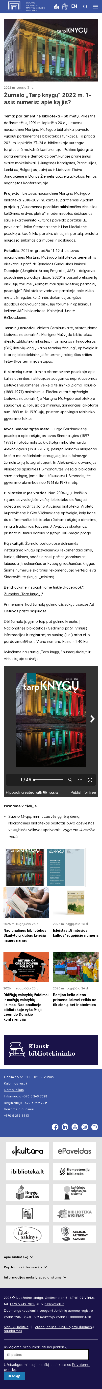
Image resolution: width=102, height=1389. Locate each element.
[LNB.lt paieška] (85, 6)
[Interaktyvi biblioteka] (27, 1171)
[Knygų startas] (27, 1192)
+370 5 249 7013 (35, 1103)
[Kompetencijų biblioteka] (74, 1171)
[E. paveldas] (74, 1150)
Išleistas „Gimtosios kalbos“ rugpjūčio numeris (76, 933)
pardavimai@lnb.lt (19, 641)
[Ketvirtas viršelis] (66, 867)
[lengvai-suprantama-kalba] (56, 6)
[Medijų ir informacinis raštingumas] (74, 1234)
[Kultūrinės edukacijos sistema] (74, 1192)
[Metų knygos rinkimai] (27, 1213)
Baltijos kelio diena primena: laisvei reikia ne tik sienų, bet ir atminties (74, 1000)
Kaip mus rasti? (15, 1083)
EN (74, 6)
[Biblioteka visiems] (74, 1213)
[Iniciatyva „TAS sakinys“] (27, 1234)
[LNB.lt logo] (24, 6)
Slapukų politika (16, 1327)
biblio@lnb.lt (54, 1304)
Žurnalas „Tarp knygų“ (23, 594)
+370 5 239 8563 (16, 1115)
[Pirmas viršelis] (25, 867)
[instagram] (84, 1127)
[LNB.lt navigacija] (95, 6)
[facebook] (55, 1127)
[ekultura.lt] (27, 1150)
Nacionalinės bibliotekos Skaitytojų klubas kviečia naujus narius (24, 935)
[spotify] (94, 1127)
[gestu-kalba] (65, 6)
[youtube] (75, 1127)
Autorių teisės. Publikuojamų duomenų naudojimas (49, 1329)
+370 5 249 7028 (34, 1096)
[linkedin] (65, 1127)
